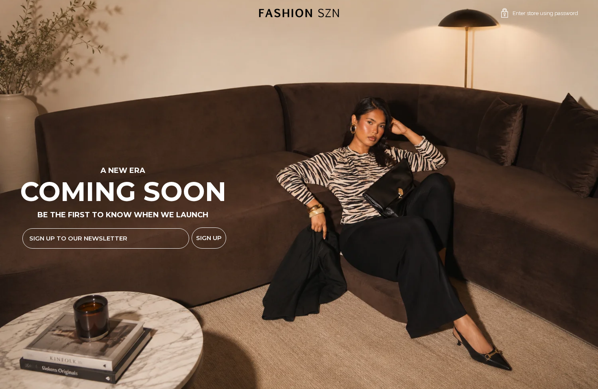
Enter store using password (545, 13)
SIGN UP (209, 238)
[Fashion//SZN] (299, 13)
